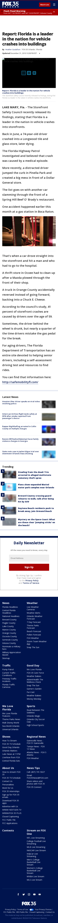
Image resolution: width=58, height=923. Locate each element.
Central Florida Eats (11, 760)
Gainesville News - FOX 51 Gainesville (35, 741)
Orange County (9, 633)
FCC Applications (9, 823)
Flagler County (8, 623)
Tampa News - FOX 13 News (36, 747)
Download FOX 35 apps (10, 801)
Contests (8, 830)
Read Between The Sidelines (35, 711)
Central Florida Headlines (8, 611)
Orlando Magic (33, 716)
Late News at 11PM (11, 754)
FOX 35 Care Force (35, 672)
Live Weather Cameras (33, 608)
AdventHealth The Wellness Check (35, 680)
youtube (34, 894)
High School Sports (35, 725)
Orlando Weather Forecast (34, 617)
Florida (39, 49)
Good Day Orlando (10, 747)
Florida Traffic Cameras (8, 685)
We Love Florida (34, 669)
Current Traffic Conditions (8, 674)
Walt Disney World (10, 722)
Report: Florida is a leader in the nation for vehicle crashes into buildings (26, 91)
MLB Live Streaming (36, 847)
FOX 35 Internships (10, 791)
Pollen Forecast (34, 634)
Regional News (36, 736)
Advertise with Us (10, 806)
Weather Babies (34, 676)
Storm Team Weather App (37, 642)
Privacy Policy (32, 580)
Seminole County (10, 639)
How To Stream (9, 740)
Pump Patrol (8, 669)
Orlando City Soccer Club (36, 720)
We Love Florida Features (9, 714)
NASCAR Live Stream (36, 850)
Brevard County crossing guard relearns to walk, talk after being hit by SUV (36, 498)
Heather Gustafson (12, 49)
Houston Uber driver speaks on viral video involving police (21, 402)
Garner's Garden (34, 688)
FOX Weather (33, 638)
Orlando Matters (9, 750)
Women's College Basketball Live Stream (35, 870)
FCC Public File (8, 820)
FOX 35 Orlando (28, 49)
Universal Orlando (10, 729)
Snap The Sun (33, 647)
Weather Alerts (33, 613)
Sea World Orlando (10, 726)
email (39, 894)
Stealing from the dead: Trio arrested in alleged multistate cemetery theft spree (34, 475)
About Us (8, 768)
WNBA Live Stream (35, 876)
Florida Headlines (10, 607)
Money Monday (34, 699)
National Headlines (10, 616)
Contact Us (7, 781)
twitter (23, 894)
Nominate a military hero (11, 647)
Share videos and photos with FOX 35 (36, 782)
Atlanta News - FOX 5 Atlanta (36, 753)
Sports (31, 706)
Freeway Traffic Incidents (9, 680)
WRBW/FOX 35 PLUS (11, 813)
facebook (18, 894)
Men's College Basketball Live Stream (33, 862)
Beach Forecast (34, 631)
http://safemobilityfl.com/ (20, 382)
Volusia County (9, 643)
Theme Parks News (11, 719)
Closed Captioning (10, 816)
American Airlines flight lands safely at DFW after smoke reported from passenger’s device (19, 416)
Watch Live (44, 5)
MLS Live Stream (34, 879)
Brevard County (9, 619)
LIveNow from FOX (11, 757)
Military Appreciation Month (11, 653)
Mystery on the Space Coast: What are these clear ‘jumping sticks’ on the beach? (36, 522)
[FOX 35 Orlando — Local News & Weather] (10, 4)
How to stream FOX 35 (11, 773)
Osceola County (9, 636)
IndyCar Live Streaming (32, 855)
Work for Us (7, 788)
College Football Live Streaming (36, 842)
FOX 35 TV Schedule (11, 744)
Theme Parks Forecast (33, 626)
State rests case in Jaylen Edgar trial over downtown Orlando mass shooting (20, 452)
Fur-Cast (30, 692)
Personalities (8, 784)
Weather (32, 603)
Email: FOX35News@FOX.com (37, 776)
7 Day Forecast (34, 622)
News (5, 603)
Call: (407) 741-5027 (36, 772)
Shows (6, 736)
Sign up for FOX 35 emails (10, 795)
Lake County (8, 626)
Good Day (33, 665)
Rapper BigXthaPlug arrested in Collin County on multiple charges (19, 427)
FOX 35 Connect (34, 787)
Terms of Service (31, 583)
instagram (29, 894)
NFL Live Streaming (36, 837)
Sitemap (6, 658)
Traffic (6, 665)
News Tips (33, 768)
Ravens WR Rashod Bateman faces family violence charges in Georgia (20, 440)
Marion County (9, 629)
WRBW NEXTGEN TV (11, 809)
